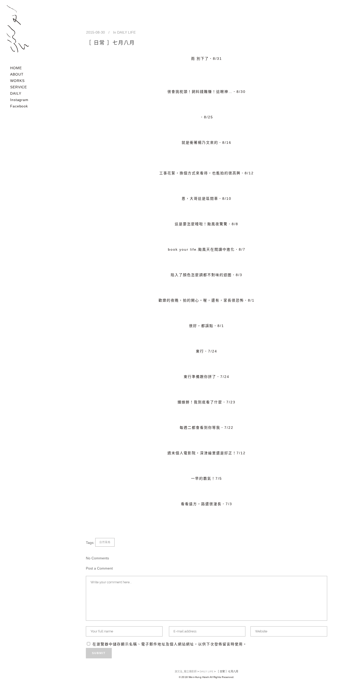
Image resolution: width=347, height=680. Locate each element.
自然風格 (105, 542)
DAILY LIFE (126, 32)
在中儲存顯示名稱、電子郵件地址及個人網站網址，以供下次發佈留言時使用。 (169, 644)
